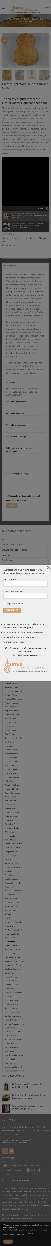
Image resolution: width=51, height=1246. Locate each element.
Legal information (15, 603)
